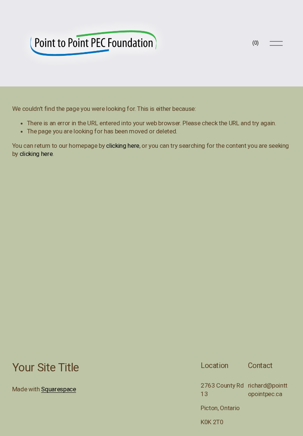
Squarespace (58, 389)
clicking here (122, 145)
